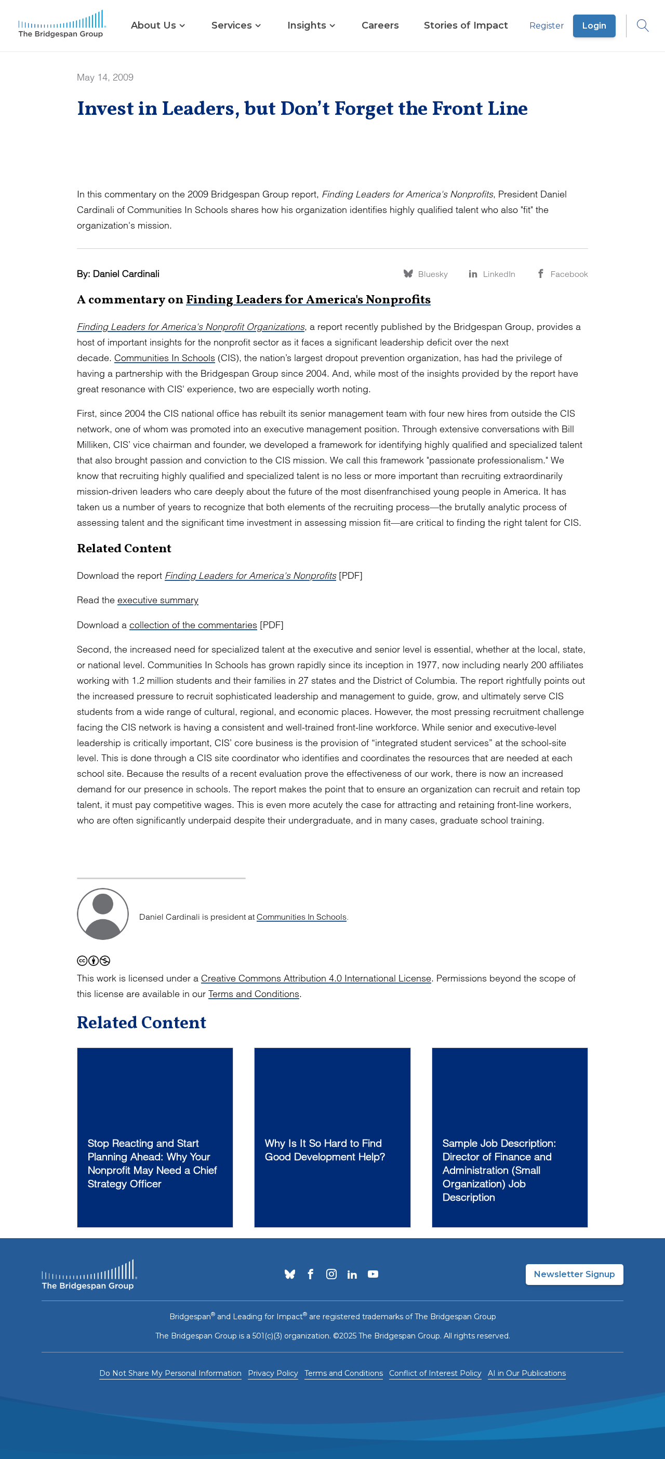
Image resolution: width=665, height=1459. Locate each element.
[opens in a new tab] (290, 1275)
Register (546, 26)
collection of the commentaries (193, 625)
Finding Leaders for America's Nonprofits (308, 300)
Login (594, 26)
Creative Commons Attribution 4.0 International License (316, 978)
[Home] (62, 26)
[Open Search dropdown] (638, 26)
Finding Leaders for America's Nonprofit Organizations (190, 327)
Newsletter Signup (574, 1274)
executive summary (157, 600)
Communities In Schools (164, 358)
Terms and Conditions (253, 994)
